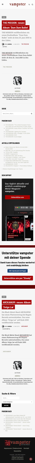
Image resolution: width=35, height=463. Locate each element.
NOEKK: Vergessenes (11, 154)
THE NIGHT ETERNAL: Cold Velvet (15, 157)
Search (31, 113)
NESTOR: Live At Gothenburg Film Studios (17, 150)
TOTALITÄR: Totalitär (11, 152)
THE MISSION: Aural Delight (13, 136)
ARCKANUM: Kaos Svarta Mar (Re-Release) (18, 419)
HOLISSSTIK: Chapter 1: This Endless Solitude (18, 166)
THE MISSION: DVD (11, 135)
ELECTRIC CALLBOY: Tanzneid (14, 159)
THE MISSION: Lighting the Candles (15, 131)
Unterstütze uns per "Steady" (17, 278)
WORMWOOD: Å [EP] (11, 164)
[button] (2, 4)
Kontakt (26, 448)
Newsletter (17, 451)
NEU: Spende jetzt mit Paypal (17, 271)
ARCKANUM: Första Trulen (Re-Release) (17, 420)
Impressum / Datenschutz (13, 448)
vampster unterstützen (17, 457)
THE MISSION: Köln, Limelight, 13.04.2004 (17, 133)
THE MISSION (25, 44)
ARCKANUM (24, 326)
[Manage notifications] (30, 459)
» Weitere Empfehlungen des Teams (12, 169)
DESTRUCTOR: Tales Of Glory (14, 155)
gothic (5, 46)
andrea (17, 91)
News (4, 17)
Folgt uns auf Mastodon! (17, 459)
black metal (6, 329)
